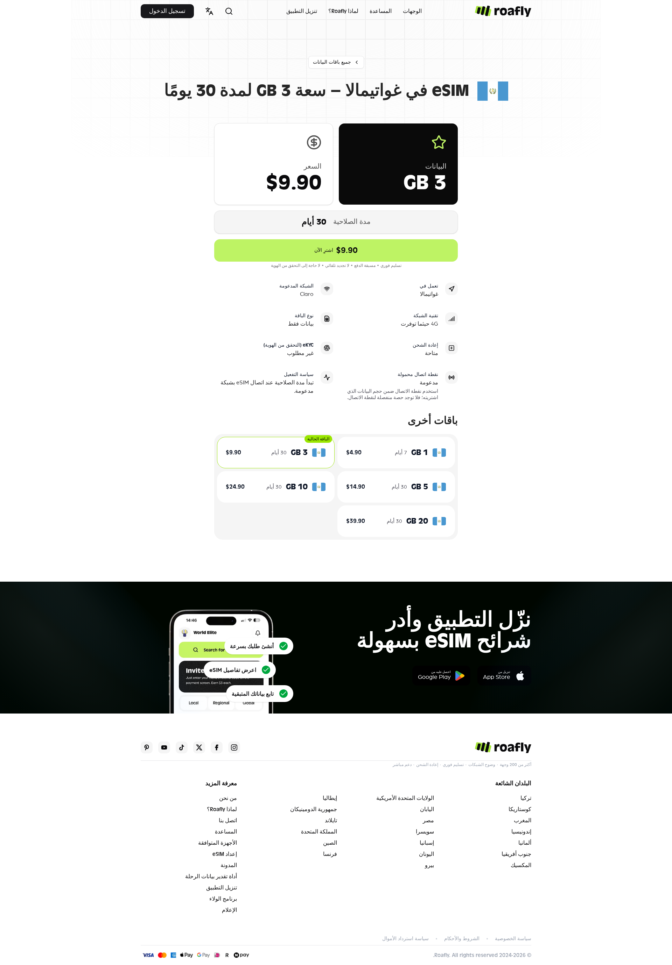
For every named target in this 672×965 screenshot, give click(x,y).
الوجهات (412, 11)
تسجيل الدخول (167, 11)
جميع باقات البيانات (332, 62)
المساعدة (381, 11)
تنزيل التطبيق (301, 11)
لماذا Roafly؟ (343, 11)
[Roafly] (503, 11)
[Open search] (229, 11)
